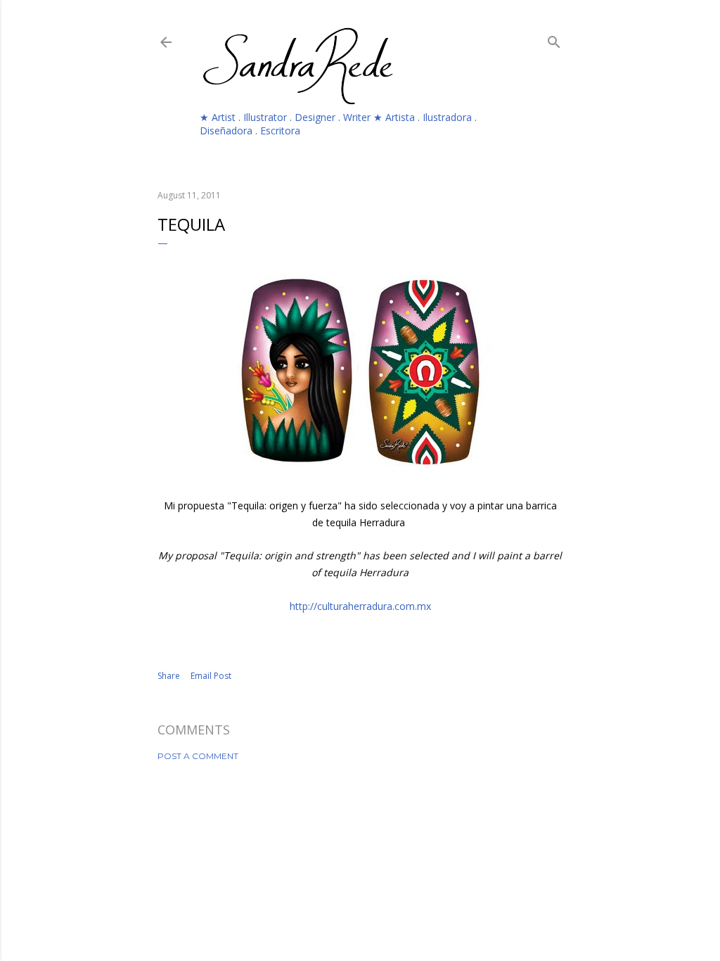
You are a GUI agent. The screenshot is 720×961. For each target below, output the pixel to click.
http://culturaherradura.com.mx (360, 606)
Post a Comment (198, 756)
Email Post (211, 676)
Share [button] (169, 676)
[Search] (554, 39)
